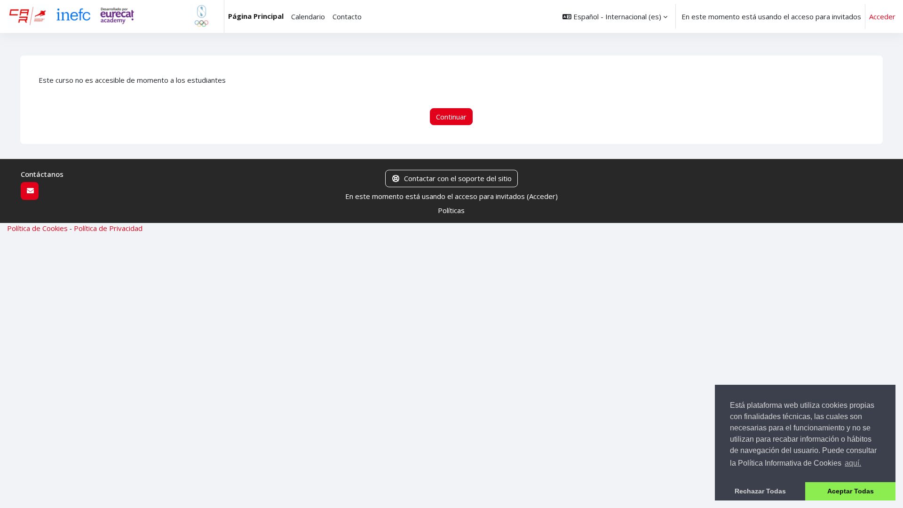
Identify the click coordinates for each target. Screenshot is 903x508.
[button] (614, 16)
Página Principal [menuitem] (256, 16)
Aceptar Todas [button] (850, 491)
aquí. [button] (853, 463)
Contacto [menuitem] (347, 16)
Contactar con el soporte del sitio (458, 178)
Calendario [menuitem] (308, 16)
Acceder (882, 16)
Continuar (451, 116)
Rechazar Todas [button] (760, 491)
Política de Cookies (37, 228)
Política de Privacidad (108, 228)
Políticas (451, 210)
